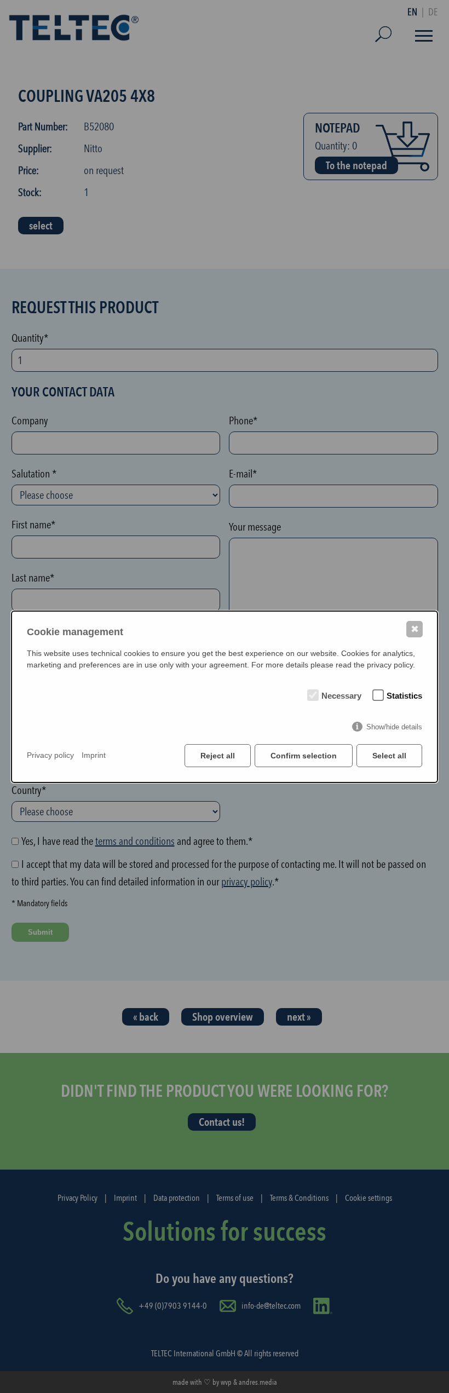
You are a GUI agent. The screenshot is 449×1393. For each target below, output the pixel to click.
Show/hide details (394, 727)
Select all (389, 755)
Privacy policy (50, 755)
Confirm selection (303, 755)
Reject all (217, 755)
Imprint (94, 755)
